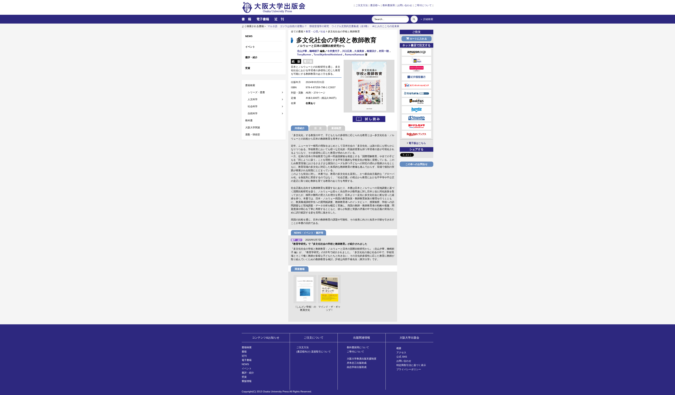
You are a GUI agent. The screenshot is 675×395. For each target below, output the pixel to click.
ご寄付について (423, 5)
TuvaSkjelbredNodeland (328, 54)
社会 (322, 31)
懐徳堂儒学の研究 (319, 26)
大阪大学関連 (252, 127)
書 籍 (246, 19)
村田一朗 (384, 51)
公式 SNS (401, 356)
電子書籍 (262, 19)
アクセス (401, 352)
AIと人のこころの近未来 (385, 26)
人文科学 (251, 99)
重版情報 (247, 381)
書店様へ (375, 5)
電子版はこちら (417, 143)
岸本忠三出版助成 (357, 362)
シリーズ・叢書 (255, 92)
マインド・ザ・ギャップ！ (329, 308)
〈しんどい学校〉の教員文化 (305, 308)
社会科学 (251, 106)
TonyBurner (304, 54)
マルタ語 (272, 26)
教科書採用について (358, 347)
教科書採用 (388, 5)
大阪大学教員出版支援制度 (361, 358)
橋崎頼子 (314, 51)
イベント (247, 368)
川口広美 (347, 51)
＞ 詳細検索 (426, 19)
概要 (398, 348)
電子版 (308, 61)
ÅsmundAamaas (354, 54)
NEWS (245, 364)
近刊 (244, 355)
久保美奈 (359, 51)
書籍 (244, 351)
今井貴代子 (333, 51)
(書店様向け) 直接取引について (313, 351)
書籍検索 (250, 85)
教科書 (249, 120)
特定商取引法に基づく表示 (411, 365)
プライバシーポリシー (408, 369)
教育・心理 (312, 31)
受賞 (244, 376)
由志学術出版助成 (357, 367)
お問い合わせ (404, 5)
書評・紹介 (248, 372)
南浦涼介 (372, 51)
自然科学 (251, 113)
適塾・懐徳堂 (252, 134)
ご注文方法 (361, 5)
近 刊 (279, 19)
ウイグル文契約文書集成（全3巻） (351, 26)
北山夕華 (302, 51)
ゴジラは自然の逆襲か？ (293, 26)
